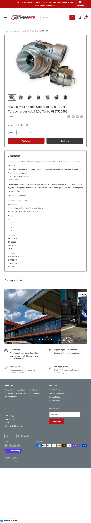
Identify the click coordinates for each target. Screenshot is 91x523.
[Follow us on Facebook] (6, 445)
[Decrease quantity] (19, 132)
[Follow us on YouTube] (14, 445)
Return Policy (54, 401)
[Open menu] (5, 17)
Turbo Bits (12, 117)
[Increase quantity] (30, 132)
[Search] (72, 17)
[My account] (80, 17)
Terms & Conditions (57, 393)
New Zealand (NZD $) (24, 436)
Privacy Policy (54, 397)
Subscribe (80, 5)
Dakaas (15, 521)
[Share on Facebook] (68, 116)
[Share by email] (81, 116)
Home (6, 31)
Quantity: (11, 133)
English (8, 436)
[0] (84, 17)
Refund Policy (54, 390)
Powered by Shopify (11, 461)
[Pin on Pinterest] (73, 116)
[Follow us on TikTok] (18, 445)
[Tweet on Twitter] (77, 116)
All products (15, 31)
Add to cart (26, 141)
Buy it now (65, 141)
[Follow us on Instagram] (10, 445)
